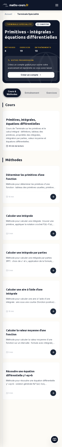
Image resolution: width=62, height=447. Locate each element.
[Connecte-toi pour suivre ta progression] (7, 114)
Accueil (8, 14)
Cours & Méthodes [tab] (12, 92)
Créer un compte (29, 75)
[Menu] (57, 5)
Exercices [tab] (52, 93)
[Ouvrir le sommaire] (54, 440)
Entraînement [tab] (32, 93)
